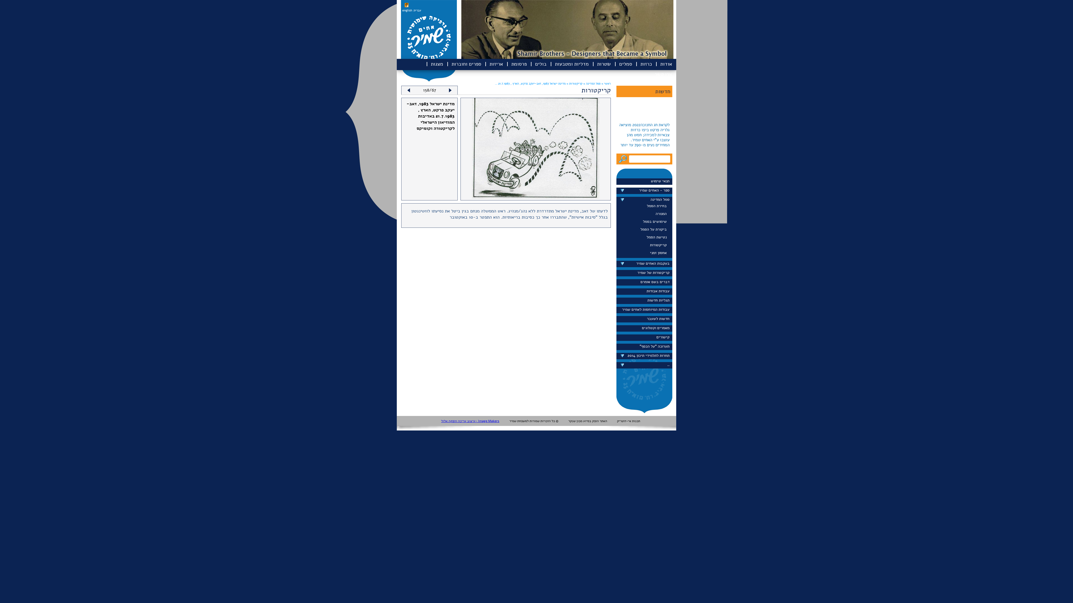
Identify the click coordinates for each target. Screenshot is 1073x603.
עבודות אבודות (658, 291)
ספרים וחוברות (466, 64)
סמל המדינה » (591, 84)
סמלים (625, 64)
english (407, 10)
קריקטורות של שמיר (653, 272)
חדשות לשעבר (658, 318)
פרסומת (519, 64)
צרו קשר (663, 74)
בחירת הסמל (657, 206)
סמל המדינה (660, 199)
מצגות (437, 64)
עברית (417, 10)
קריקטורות (658, 245)
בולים (541, 64)
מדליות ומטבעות (572, 64)
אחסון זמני (658, 252)
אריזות (496, 64)
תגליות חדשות (658, 300)
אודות (666, 64)
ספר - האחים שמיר (654, 190)
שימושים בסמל (655, 221)
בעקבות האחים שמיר (653, 263)
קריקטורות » (574, 84)
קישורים (663, 337)
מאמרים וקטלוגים (656, 328)
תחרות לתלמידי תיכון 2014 (649, 355)
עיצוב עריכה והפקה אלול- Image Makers (470, 421)
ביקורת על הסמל (653, 229)
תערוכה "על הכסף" (655, 346)
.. (668, 364)
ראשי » (606, 84)
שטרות (604, 64)
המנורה (661, 213)
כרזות (646, 64)
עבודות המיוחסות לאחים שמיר (646, 309)
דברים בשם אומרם (655, 281)
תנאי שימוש (660, 181)
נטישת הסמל (657, 237)
